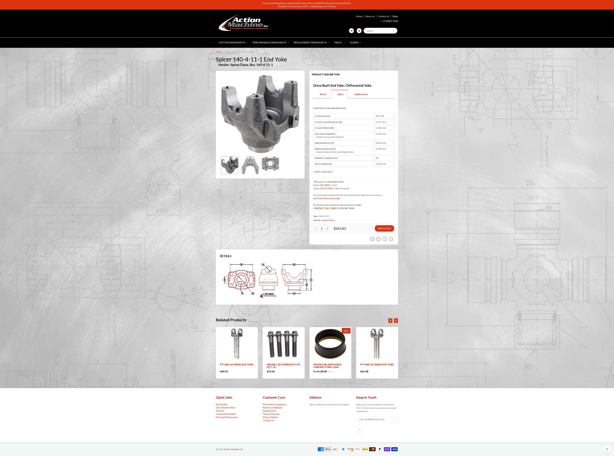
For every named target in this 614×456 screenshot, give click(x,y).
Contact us (383, 16)
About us (370, 16)
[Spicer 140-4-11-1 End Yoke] (260, 114)
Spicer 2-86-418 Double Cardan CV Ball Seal (281, 365)
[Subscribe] (394, 419)
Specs (341, 94)
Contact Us (268, 420)
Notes (323, 94)
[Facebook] (359, 429)
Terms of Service (271, 414)
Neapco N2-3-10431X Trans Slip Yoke (376, 365)
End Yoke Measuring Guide (326, 198)
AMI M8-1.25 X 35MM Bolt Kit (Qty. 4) (237, 365)
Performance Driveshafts (269, 42)
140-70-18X (326, 188)
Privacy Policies (270, 417)
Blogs (395, 16)
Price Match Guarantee (274, 404)
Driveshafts (222, 404)
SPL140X (324, 185)
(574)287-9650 (390, 21)
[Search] (393, 30)
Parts (338, 42)
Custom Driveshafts (231, 42)
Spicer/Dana (328, 220)
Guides (354, 42)
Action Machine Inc (233, 449)
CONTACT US (320, 208)
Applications (361, 94)
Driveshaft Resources (227, 417)
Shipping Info (269, 410)
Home (359, 16)
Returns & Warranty (273, 407)
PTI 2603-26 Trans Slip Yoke (330, 364)
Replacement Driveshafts (310, 42)
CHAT (333, 208)
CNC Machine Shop (225, 407)
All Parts (220, 410)
